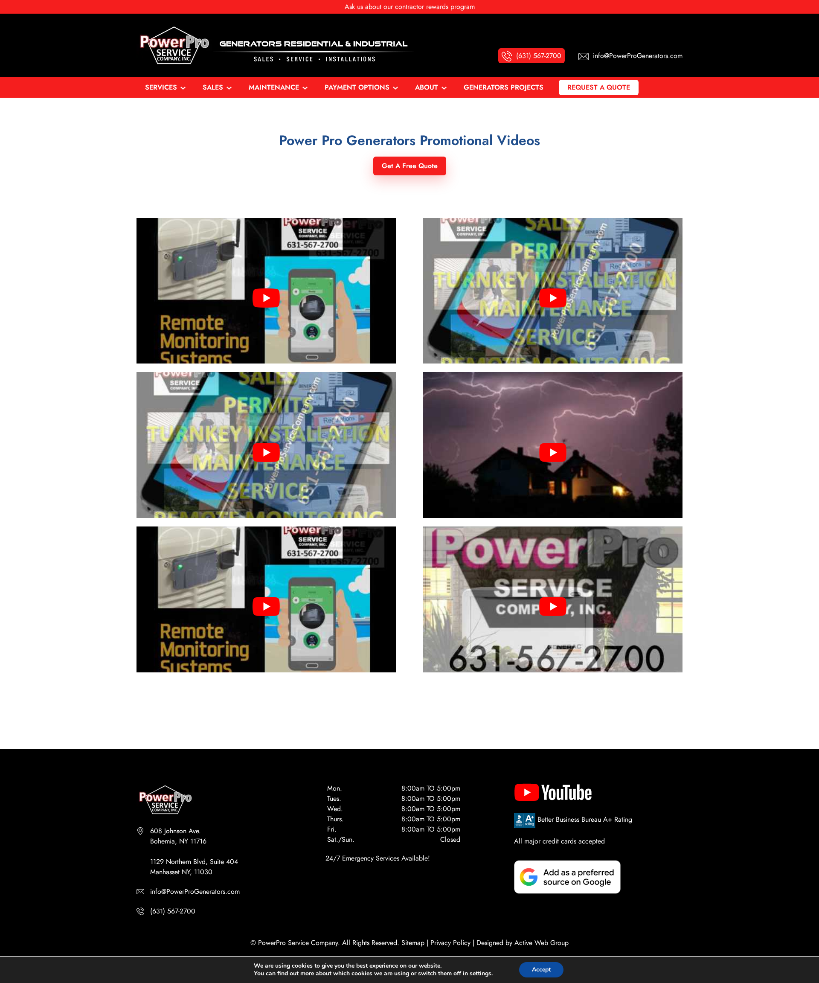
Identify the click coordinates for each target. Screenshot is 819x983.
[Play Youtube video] (266, 298)
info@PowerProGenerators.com (195, 891)
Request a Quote (598, 87)
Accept (541, 970)
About (426, 87)
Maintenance (274, 87)
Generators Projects (503, 87)
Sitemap (412, 943)
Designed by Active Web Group (522, 943)
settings (480, 973)
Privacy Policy (450, 943)
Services (161, 87)
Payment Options (357, 87)
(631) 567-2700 (172, 911)
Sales (213, 87)
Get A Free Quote (410, 166)
